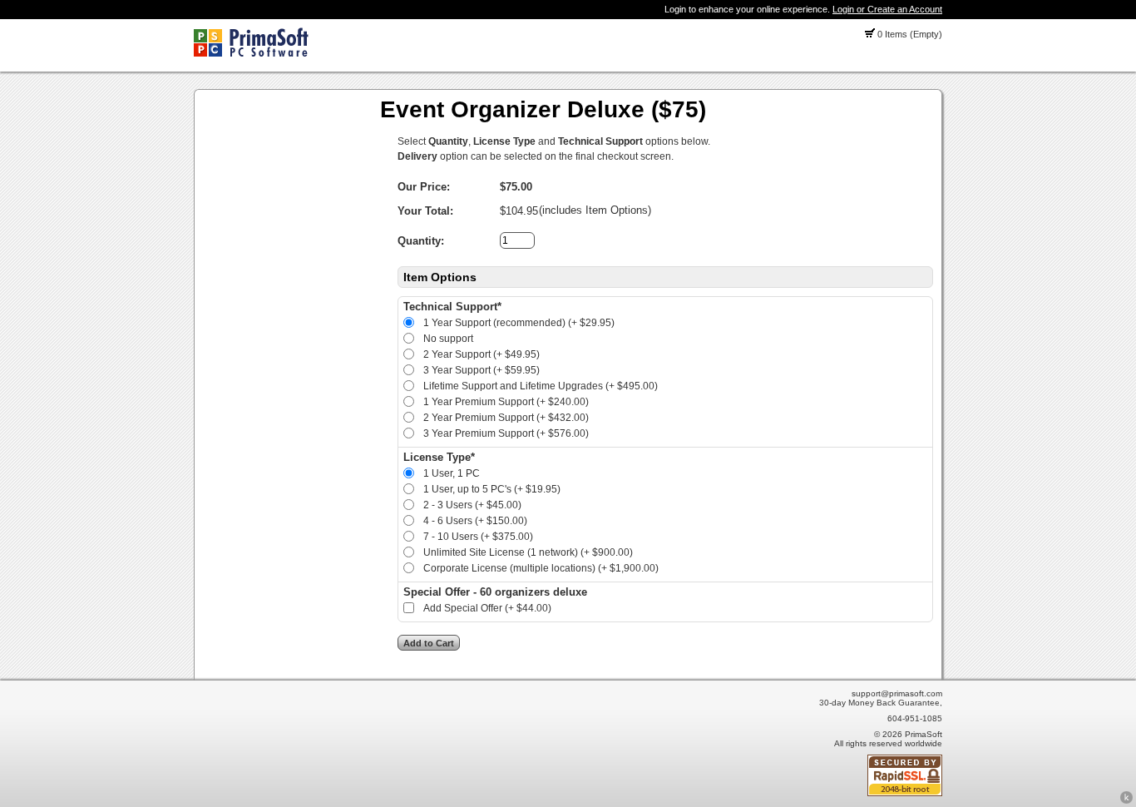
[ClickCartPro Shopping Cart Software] (1126, 801)
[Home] (251, 53)
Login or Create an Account (887, 9)
